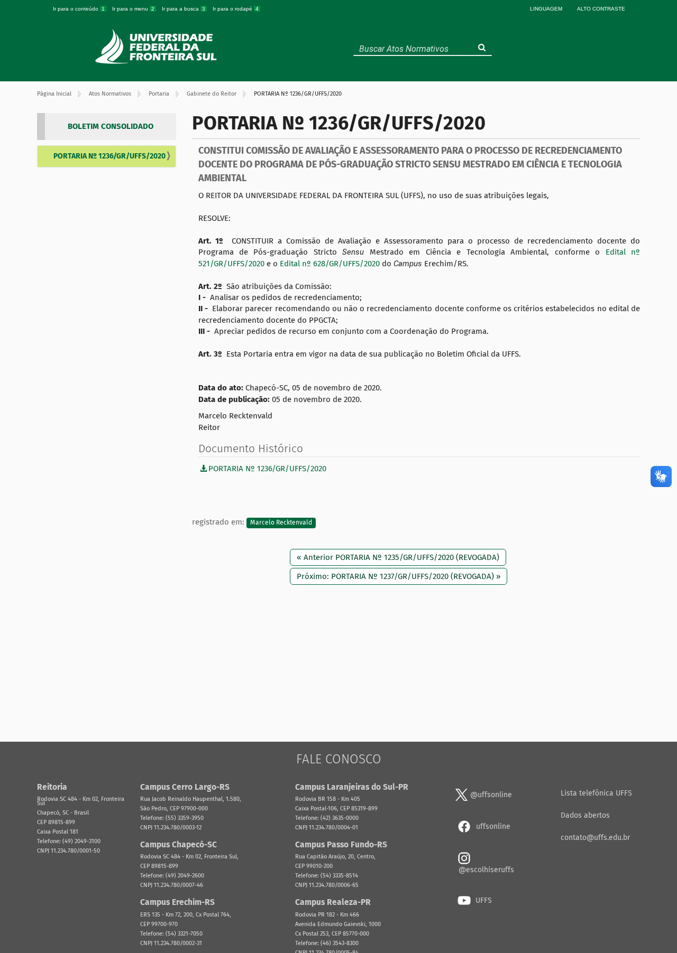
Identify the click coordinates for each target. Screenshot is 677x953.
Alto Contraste (601, 9)
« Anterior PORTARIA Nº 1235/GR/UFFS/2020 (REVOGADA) (398, 557)
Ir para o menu (133, 9)
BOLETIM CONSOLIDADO (110, 126)
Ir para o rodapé (236, 9)
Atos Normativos (110, 93)
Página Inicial (54, 93)
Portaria (159, 93)
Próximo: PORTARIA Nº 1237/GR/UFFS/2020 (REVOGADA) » (398, 576)
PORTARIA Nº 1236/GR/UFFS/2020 (109, 156)
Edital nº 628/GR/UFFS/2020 (330, 263)
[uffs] (157, 46)
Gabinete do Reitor (211, 93)
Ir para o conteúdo (79, 9)
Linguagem (546, 9)
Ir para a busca (183, 9)
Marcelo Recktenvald (281, 522)
